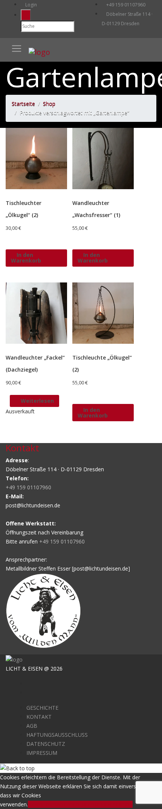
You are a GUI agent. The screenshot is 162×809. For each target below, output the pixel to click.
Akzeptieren (42, 804)
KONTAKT (39, 716)
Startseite (23, 103)
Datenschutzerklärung (106, 804)
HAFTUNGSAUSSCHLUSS (57, 734)
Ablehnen (68, 804)
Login (30, 5)
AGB (31, 725)
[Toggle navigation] (16, 48)
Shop (49, 103)
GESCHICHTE (42, 707)
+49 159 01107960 (125, 5)
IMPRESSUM (41, 752)
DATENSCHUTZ (45, 743)
